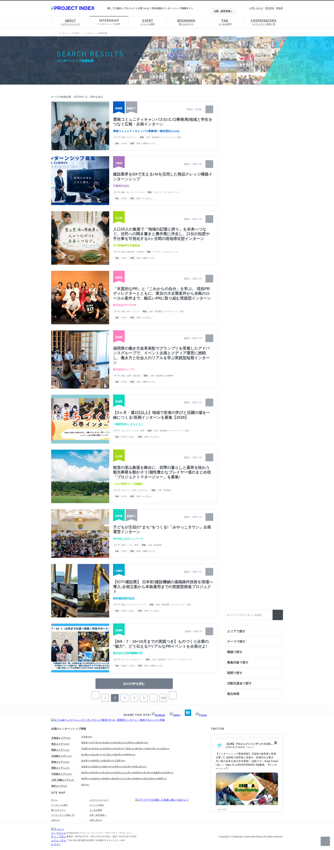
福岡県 (86, 778)
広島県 (118, 772)
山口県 (128, 772)
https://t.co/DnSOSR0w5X (240, 764)
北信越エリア (61, 756)
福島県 (142, 742)
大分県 (128, 778)
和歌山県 (140, 766)
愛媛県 (158, 772)
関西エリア (60, 768)
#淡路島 (260, 764)
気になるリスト (186, 22)
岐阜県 (86, 760)
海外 (85, 784)
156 (163, 698)
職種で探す (235, 652)
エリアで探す (236, 631)
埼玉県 (119, 748)
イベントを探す (147, 22)
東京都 (141, 748)
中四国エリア (61, 774)
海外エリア (59, 786)
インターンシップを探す (109, 22)
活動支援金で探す (239, 683)
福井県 (119, 754)
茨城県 (86, 748)
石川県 (108, 754)
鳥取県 (86, 772)
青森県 (86, 742)
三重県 (119, 760)
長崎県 (107, 778)
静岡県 (97, 760)
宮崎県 (139, 778)
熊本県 (118, 778)
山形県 (130, 742)
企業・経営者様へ (223, 11)
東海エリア (60, 762)
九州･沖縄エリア (62, 780)
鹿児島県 (150, 778)
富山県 (97, 754)
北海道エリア (61, 738)
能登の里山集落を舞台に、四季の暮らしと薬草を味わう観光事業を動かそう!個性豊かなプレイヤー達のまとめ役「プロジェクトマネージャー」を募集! (162, 472)
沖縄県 (162, 778)
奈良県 (128, 766)
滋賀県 (86, 766)
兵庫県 (118, 766)
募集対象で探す (238, 662)
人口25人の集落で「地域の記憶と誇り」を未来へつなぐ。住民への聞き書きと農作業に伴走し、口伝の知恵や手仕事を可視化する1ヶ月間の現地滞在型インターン (161, 234)
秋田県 (119, 742)
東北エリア (60, 744)
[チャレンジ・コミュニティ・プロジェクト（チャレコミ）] (58, 844)
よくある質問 (225, 22)
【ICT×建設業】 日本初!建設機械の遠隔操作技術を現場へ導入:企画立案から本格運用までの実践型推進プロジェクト (163, 586)
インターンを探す (59, 805)
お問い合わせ (256, 8)
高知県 (169, 772)
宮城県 (108, 742)
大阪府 (106, 766)
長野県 (129, 754)
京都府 (96, 766)
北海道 (86, 736)
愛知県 (108, 760)
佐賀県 (97, 778)
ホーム (54, 800)
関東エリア (60, 750)
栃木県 (97, 748)
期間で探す (235, 673)
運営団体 (269, 8)
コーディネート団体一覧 (263, 22)
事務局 (279, 8)
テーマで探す (236, 641)
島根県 (96, 772)
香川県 (148, 772)
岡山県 (107, 772)
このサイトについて (70, 22)
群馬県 (108, 748)
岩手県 (96, 742)
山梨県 (164, 748)
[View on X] (275, 743)
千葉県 (129, 748)
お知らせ (55, 820)
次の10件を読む (134, 683)
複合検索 (233, 693)
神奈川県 (153, 748)
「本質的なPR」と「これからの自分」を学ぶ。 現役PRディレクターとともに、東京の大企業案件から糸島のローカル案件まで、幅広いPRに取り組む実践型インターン (162, 293)
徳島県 (138, 772)
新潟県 (86, 754)
